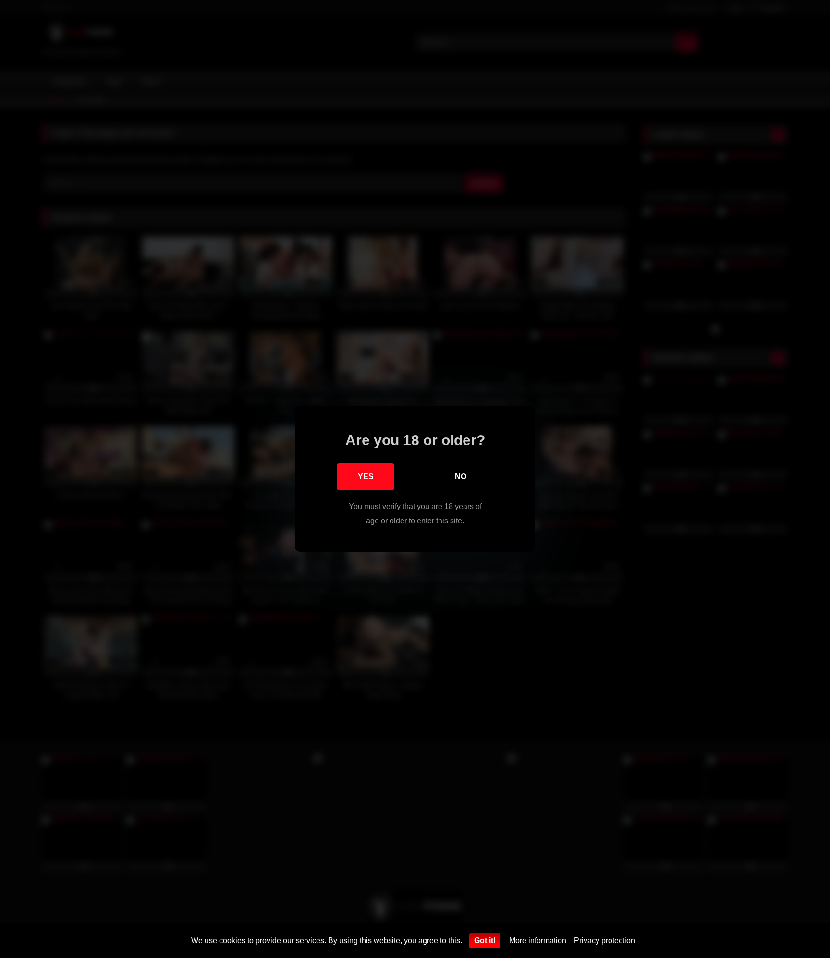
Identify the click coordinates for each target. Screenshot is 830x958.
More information (537, 940)
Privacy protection (604, 940)
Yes (366, 477)
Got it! (485, 940)
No (460, 477)
